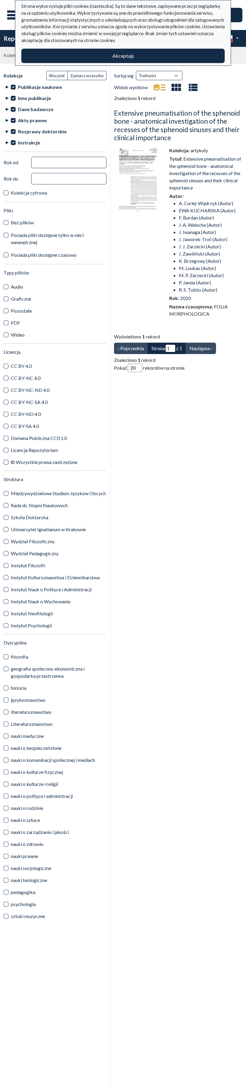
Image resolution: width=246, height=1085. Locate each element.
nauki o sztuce (25, 820)
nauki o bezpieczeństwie (36, 748)
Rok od (11, 162)
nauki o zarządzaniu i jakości (40, 832)
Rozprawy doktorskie (42, 131)
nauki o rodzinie (27, 808)
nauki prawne (24, 856)
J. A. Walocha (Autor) (200, 225)
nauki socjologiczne (31, 868)
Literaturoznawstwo (31, 724)
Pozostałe (21, 311)
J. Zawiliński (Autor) (199, 253)
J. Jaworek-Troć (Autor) (203, 239)
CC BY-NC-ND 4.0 (30, 390)
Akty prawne (32, 120)
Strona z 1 (167, 348)
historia (18, 688)
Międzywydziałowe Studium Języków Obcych (58, 493)
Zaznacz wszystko (87, 75)
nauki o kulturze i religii (34, 784)
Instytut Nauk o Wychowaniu (40, 601)
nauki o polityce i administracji (42, 796)
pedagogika (23, 892)
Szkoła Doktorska (29, 517)
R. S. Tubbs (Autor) (198, 289)
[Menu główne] (15, 15)
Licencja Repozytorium (34, 450)
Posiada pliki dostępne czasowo (43, 255)
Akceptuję (123, 56)
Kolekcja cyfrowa (29, 192)
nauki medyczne (27, 736)
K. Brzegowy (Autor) (200, 261)
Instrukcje (29, 142)
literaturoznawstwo (31, 712)
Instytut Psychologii (31, 625)
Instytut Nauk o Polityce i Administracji (51, 589)
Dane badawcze (35, 109)
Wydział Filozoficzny (33, 541)
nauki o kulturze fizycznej (37, 772)
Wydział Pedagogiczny (34, 553)
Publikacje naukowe (40, 87)
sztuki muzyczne (28, 916)
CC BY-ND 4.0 (26, 414)
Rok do (11, 178)
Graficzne (21, 299)
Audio (17, 286)
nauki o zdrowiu (27, 844)
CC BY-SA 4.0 (25, 426)
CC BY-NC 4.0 (25, 378)
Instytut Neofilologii (32, 613)
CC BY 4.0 (21, 366)
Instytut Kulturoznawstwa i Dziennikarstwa (55, 577)
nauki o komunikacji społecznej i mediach (53, 760)
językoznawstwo (28, 700)
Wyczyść (57, 75)
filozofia (19, 656)
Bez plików (22, 222)
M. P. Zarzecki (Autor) (201, 275)
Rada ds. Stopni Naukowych (39, 505)
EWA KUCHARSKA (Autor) (207, 210)
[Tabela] (193, 87)
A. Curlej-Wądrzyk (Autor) (206, 203)
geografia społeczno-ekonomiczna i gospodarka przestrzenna (48, 672)
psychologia (23, 904)
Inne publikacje (34, 98)
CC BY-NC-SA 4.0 (29, 402)
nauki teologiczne (29, 880)
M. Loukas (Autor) (197, 268)
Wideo (18, 335)
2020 (185, 298)
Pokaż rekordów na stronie (149, 368)
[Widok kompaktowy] (176, 87)
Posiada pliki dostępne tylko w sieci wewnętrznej (47, 238)
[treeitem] (55, 87)
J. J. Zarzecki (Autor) (200, 246)
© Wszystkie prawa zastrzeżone (44, 462)
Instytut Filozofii (28, 565)
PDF (15, 323)
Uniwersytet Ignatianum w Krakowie (48, 529)
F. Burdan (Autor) (196, 217)
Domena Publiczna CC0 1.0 (39, 438)
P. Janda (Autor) (195, 282)
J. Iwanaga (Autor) (197, 232)
